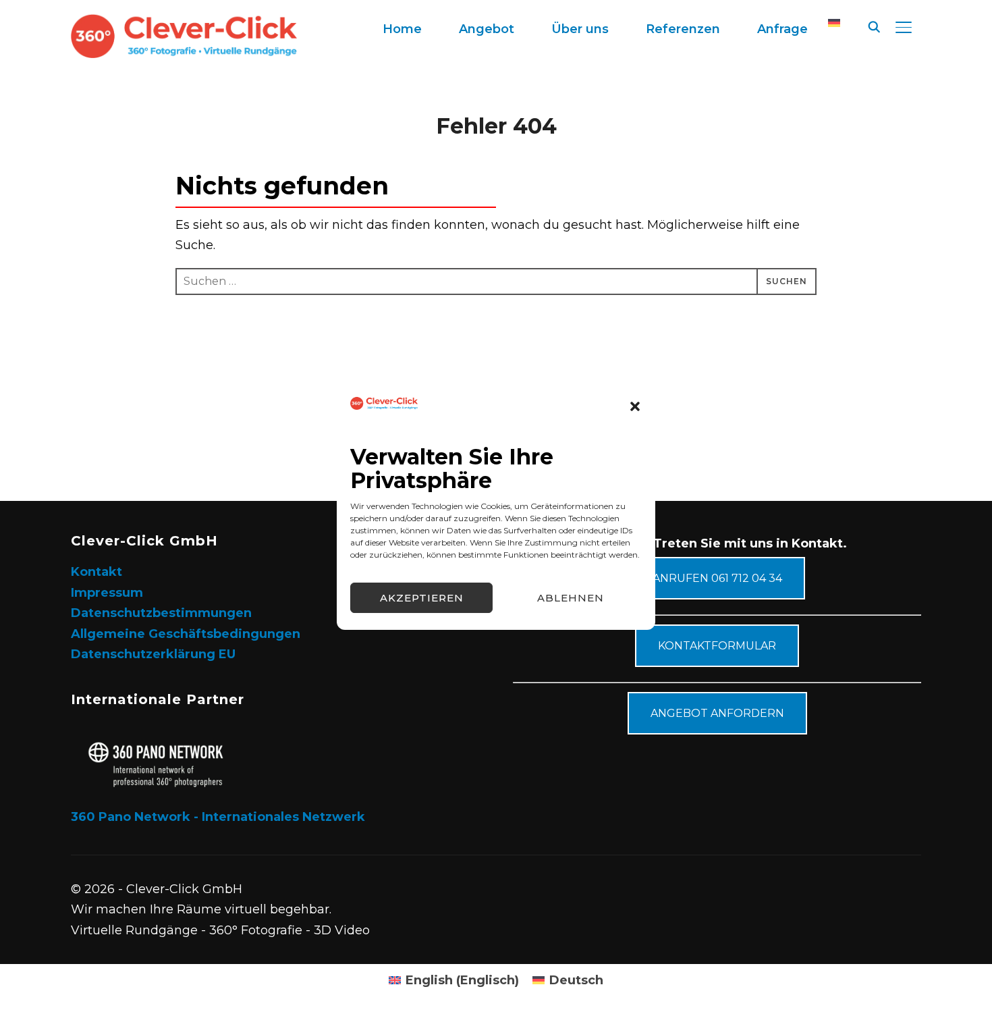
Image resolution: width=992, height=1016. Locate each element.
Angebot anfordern (717, 713)
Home (402, 29)
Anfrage (782, 29)
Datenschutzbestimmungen (161, 613)
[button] (635, 406)
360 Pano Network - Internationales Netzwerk (218, 816)
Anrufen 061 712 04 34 (717, 578)
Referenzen (683, 29)
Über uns (580, 29)
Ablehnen (570, 597)
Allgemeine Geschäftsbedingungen (185, 633)
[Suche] (873, 25)
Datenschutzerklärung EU (153, 654)
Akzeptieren (422, 597)
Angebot (486, 29)
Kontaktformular (717, 645)
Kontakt (96, 571)
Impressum (107, 592)
